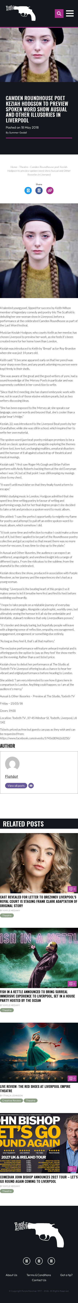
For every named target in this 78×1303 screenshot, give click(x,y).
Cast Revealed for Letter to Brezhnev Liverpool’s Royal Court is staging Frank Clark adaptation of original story (38, 901)
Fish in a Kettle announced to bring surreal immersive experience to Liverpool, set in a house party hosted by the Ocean (37, 996)
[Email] (31, 785)
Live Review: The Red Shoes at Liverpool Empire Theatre (35, 1088)
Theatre (23, 166)
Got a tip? (66, 1275)
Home (14, 166)
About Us (11, 1275)
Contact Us (39, 1280)
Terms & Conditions (38, 1275)
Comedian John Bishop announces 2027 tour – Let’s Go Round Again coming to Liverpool (39, 1179)
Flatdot (11, 776)
